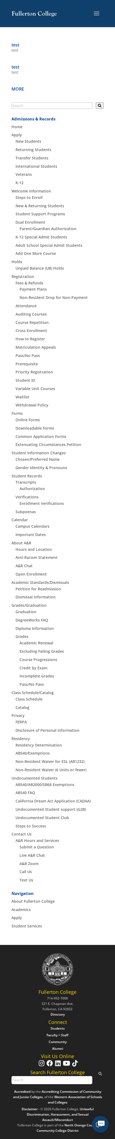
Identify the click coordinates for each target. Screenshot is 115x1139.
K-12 (20, 182)
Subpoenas (26, 511)
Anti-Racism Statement (36, 557)
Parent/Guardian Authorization (48, 228)
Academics (21, 909)
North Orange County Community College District (67, 1128)
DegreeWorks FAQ (32, 620)
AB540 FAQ (25, 792)
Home (16, 126)
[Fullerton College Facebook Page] (49, 1065)
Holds (16, 261)
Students (58, 1028)
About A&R (21, 542)
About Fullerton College (33, 901)
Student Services (26, 926)
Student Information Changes (38, 452)
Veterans (24, 174)
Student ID (25, 380)
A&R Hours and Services (37, 840)
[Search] (99, 105)
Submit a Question (37, 846)
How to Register (30, 338)
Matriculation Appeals (36, 347)
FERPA (21, 721)
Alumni (57, 1048)
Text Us (26, 880)
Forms (17, 413)
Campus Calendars (32, 526)
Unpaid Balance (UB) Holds (40, 268)
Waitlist (22, 396)
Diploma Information (35, 628)
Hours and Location (34, 549)
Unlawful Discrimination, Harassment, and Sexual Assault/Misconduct (60, 1114)
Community (58, 1042)
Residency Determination (39, 745)
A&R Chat (24, 565)
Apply (16, 134)
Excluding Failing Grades (42, 651)
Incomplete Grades (37, 676)
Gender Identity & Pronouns (41, 467)
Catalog (22, 707)
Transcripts (26, 482)
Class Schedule (29, 699)
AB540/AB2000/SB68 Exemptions (45, 784)
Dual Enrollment (30, 222)
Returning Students (33, 149)
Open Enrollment (31, 574)
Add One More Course (36, 253)
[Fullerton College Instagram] (40, 1065)
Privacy (18, 715)
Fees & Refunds (29, 282)
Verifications (27, 496)
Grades (22, 636)
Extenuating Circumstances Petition (48, 444)
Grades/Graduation (29, 605)
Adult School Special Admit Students (49, 245)
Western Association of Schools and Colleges (75, 1100)
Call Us (26, 871)
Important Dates (31, 534)
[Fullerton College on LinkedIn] (57, 1065)
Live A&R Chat (32, 855)
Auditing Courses (31, 314)
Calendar (19, 519)
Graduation (26, 611)
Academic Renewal (36, 642)
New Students (28, 141)
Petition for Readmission (38, 588)
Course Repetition (32, 322)
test (15, 45)
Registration (22, 276)
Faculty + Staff (57, 1035)
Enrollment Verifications (42, 503)
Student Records (26, 476)
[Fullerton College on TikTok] (74, 1065)
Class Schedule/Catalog (32, 692)
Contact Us (21, 834)
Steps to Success (31, 826)
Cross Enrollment (31, 330)
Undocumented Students (34, 778)
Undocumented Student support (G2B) (51, 809)
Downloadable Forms (35, 428)
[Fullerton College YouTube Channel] (66, 1065)
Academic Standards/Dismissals (40, 582)
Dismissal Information (36, 596)
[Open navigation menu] (96, 14)
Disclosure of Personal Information (47, 730)
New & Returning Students (40, 205)
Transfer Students (32, 157)
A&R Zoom (29, 863)
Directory (58, 1014)
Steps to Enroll (29, 197)
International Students (36, 166)
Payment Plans (33, 289)
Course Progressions (38, 659)
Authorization (32, 488)
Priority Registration (34, 371)
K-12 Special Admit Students (41, 237)
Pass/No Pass (28, 355)
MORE (17, 89)
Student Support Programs (40, 213)
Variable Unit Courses (35, 388)
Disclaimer (30, 1109)
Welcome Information (31, 191)
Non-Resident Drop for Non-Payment (54, 297)
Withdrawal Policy (32, 405)
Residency (20, 738)
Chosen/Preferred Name (38, 459)
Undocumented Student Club (42, 817)
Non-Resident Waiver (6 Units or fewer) (51, 769)
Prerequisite (27, 363)
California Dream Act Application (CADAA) (53, 801)
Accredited (22, 1091)
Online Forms (28, 419)
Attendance (26, 305)
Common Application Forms (41, 436)
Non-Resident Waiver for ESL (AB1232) (50, 761)
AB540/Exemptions (33, 753)
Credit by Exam (33, 667)
